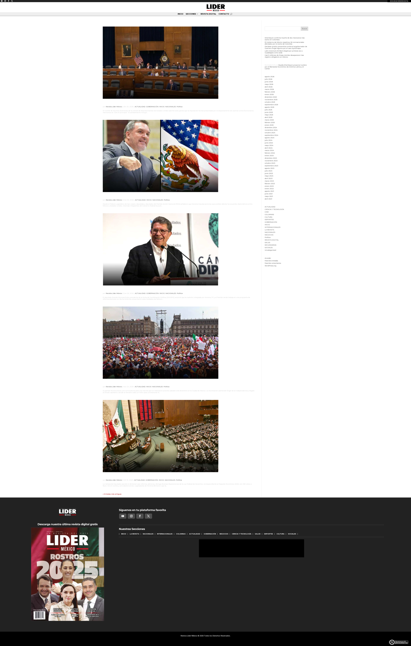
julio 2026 (268, 79)
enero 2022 (269, 189)
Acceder (268, 258)
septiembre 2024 (271, 135)
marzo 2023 (269, 181)
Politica (179, 107)
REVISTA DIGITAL (208, 14)
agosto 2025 (269, 107)
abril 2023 (269, 178)
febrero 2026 (270, 92)
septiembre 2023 (271, 166)
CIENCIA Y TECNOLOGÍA (274, 209)
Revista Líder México (114, 107)
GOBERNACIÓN (152, 107)
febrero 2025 (270, 122)
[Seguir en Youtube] (122, 516)
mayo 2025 (269, 115)
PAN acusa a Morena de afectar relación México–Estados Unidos (149, 196)
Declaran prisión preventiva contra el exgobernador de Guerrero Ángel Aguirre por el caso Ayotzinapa (286, 47)
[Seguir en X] (148, 516)
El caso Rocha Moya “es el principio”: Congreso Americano (145, 103)
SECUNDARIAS (270, 245)
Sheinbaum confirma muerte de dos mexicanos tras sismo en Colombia (285, 39)
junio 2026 (269, 82)
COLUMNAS (269, 214)
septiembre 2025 (271, 105)
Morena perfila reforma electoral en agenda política (140, 290)
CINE (267, 212)
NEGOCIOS (269, 235)
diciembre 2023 (271, 158)
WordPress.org (270, 266)
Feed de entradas (271, 261)
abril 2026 (269, 87)
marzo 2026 (269, 89)
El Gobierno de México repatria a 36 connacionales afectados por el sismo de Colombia (284, 43)
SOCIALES (269, 248)
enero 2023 (269, 186)
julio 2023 (268, 171)
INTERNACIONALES (272, 227)
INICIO (180, 14)
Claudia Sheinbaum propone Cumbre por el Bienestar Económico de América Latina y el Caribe (286, 67)
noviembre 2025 (271, 100)
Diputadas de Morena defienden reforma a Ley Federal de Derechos (152, 476)
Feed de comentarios (273, 263)
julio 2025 (268, 110)
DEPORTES (269, 220)
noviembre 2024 (271, 130)
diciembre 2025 (271, 97)
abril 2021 (268, 199)
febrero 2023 (270, 184)
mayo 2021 (269, 196)
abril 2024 (269, 148)
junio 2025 (269, 112)
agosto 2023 (269, 168)
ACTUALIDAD (140, 107)
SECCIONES (191, 14)
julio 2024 (268, 140)
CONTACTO (224, 14)
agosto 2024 (269, 138)
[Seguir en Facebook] (140, 516)
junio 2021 (269, 194)
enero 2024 (269, 156)
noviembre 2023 (271, 161)
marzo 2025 (269, 120)
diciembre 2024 (271, 127)
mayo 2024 (269, 145)
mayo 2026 (269, 84)
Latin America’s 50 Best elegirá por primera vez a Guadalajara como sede (283, 52)
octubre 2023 (270, 163)
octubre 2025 (270, 102)
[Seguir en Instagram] (131, 516)
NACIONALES (170, 107)
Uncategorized (270, 250)
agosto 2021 (269, 191)
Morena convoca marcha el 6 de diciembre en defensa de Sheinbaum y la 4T (159, 383)
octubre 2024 (270, 133)
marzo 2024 (269, 150)
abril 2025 (268, 117)
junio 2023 (269, 173)
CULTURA (268, 217)
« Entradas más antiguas (112, 494)
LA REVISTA (269, 230)
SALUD (267, 243)
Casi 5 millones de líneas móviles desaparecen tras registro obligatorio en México (284, 56)
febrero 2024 (270, 153)
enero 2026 (269, 94)
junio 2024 (269, 143)
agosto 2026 (269, 77)
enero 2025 (269, 125)
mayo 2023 (269, 176)
